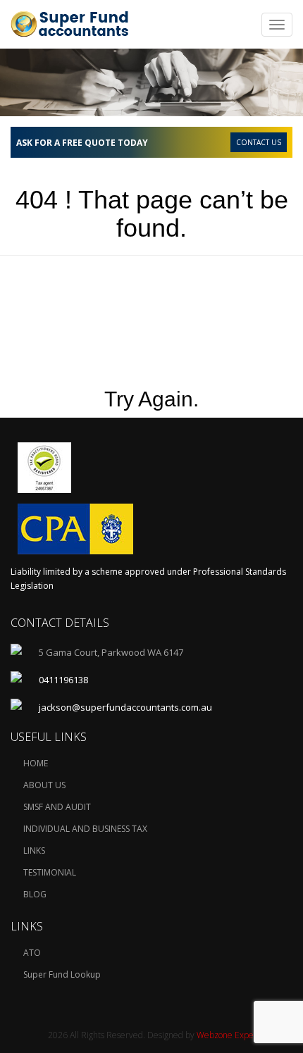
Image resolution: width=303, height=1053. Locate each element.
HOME (35, 763)
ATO (32, 953)
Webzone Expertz (230, 1035)
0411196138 (63, 679)
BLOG (35, 894)
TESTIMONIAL (49, 872)
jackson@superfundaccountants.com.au (125, 707)
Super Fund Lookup (62, 974)
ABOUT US (44, 785)
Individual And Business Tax (85, 829)
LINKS (34, 850)
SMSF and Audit (57, 807)
